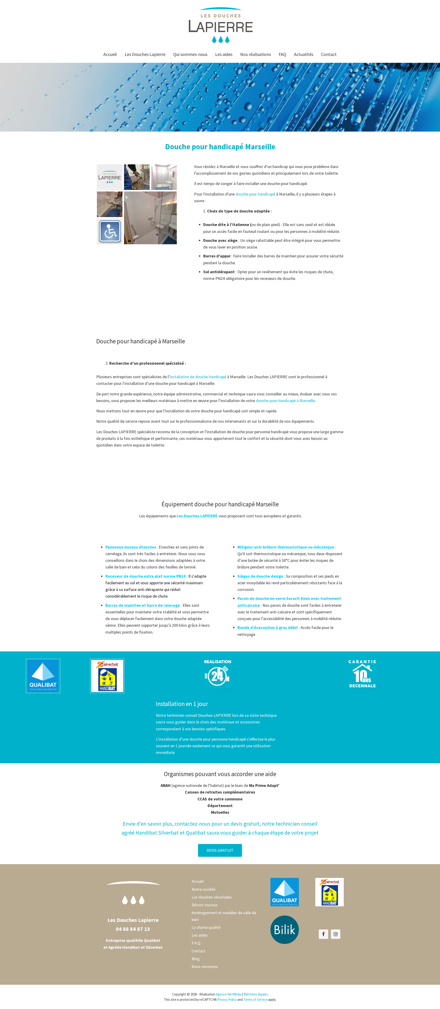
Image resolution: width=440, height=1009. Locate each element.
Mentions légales (256, 994)
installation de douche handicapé (198, 376)
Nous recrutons (205, 966)
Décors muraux (204, 904)
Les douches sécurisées (212, 897)
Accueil (198, 881)
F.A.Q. (196, 943)
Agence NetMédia (228, 994)
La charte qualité (206, 927)
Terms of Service (255, 999)
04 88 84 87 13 (133, 928)
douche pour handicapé (255, 194)
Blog (196, 958)
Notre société (203, 889)
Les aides (200, 935)
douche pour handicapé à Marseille (285, 400)
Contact (198, 951)
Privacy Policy (227, 999)
